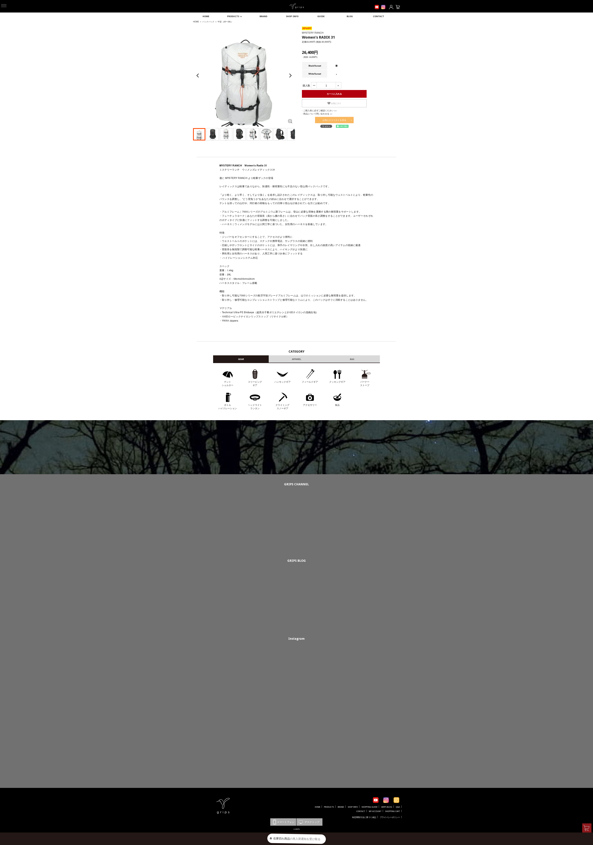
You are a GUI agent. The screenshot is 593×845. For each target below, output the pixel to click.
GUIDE (321, 16)
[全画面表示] (290, 121)
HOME (206, 16)
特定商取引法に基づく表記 (364, 817)
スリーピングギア (255, 383)
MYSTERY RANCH (313, 32)
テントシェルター (227, 383)
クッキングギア (337, 381)
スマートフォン (283, 822)
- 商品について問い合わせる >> (317, 113)
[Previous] (198, 75)
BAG (352, 359)
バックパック (208, 21)
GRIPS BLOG (296, 561)
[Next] (290, 75)
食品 (337, 404)
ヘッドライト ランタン (255, 406)
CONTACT (378, 16)
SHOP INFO (292, 16)
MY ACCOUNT (375, 811)
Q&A (398, 807)
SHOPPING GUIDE (369, 807)
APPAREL (296, 359)
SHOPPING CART (392, 811)
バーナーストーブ (364, 383)
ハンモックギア (282, 381)
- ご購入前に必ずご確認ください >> (319, 110)
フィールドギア (310, 381)
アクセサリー (310, 404)
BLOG (350, 16)
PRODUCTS (233, 16)
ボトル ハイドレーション (227, 406)
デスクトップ (309, 822)
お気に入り (335, 103)
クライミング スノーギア (282, 406)
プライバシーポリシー (390, 817)
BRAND (263, 16)
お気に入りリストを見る (334, 119)
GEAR (241, 359)
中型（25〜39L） (225, 21)
